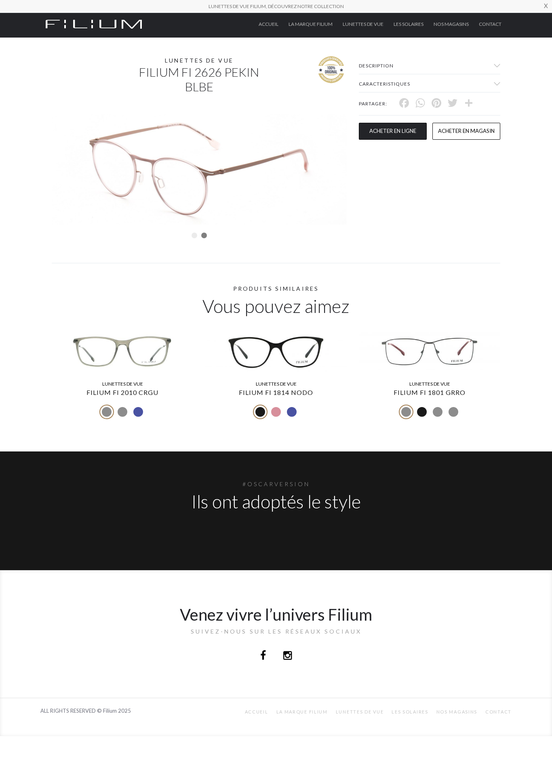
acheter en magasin (466, 131)
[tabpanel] (199, 169)
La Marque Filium (311, 24)
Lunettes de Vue (363, 24)
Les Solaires (408, 24)
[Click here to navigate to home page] (94, 23)
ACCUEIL (268, 24)
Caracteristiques (384, 84)
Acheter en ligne (392, 131)
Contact (490, 24)
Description (376, 66)
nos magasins (451, 24)
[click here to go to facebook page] (263, 656)
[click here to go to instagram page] (287, 656)
